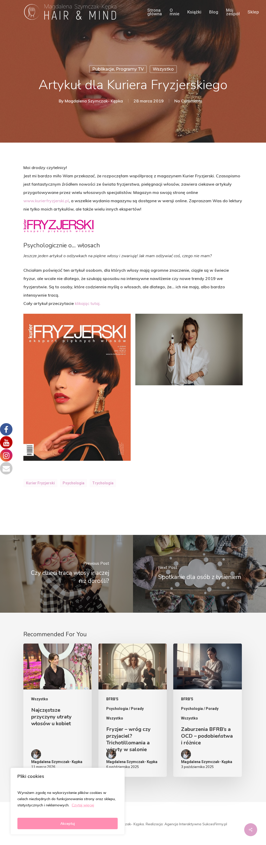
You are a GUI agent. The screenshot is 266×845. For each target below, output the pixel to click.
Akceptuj (67, 823)
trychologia (103, 483)
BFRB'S (112, 699)
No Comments (188, 100)
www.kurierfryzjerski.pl (46, 200)
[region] (67, 801)
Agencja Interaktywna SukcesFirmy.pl (195, 824)
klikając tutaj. (88, 303)
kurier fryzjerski (40, 483)
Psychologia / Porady (125, 709)
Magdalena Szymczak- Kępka (94, 100)
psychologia (73, 483)
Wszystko (163, 69)
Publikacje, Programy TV (118, 69)
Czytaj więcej (83, 805)
